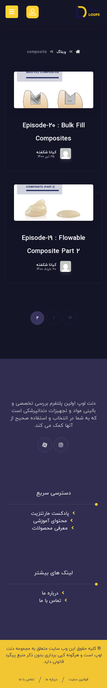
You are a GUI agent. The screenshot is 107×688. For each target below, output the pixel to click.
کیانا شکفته (46, 152)
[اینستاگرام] (61, 444)
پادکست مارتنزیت (50, 513)
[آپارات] (44, 444)
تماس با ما (50, 600)
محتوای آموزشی (50, 521)
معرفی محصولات (50, 528)
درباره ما (50, 593)
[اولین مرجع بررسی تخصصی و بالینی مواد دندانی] (88, 12)
